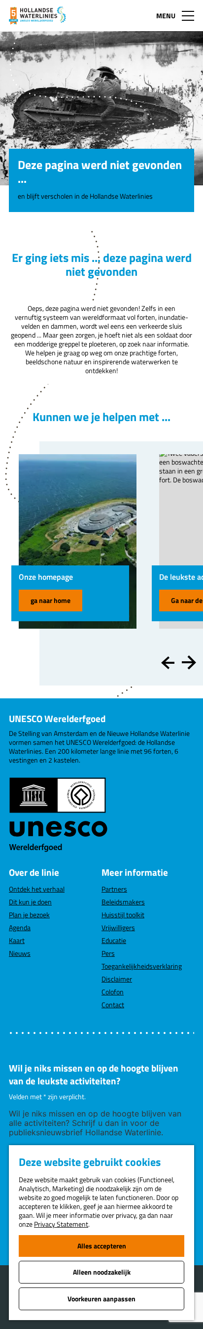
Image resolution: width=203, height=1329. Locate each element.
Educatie (114, 940)
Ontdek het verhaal (37, 889)
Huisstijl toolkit (123, 914)
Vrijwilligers (118, 927)
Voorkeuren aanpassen (101, 1298)
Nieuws (20, 953)
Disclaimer (117, 979)
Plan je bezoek (29, 914)
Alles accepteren (101, 1246)
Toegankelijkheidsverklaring (142, 966)
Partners (114, 889)
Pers (108, 953)
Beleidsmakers (123, 902)
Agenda (20, 927)
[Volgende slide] (189, 663)
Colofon (113, 991)
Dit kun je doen (30, 902)
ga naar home (50, 600)
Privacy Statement (61, 1224)
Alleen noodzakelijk (102, 1272)
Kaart (17, 940)
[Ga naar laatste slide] (168, 663)
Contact (113, 1004)
